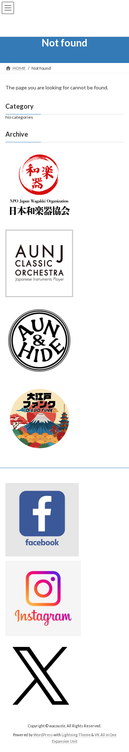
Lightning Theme (76, 735)
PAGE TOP (118, 722)
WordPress (43, 735)
